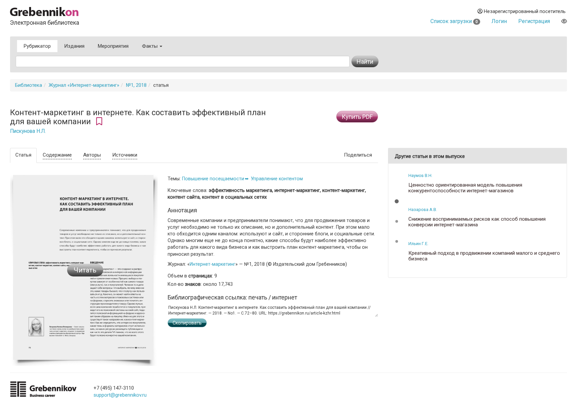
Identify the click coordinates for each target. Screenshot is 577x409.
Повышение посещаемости (213, 178)
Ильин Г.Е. (418, 243)
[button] (396, 201)
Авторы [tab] (92, 155)
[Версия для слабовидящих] (564, 21)
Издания (74, 46)
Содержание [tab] (57, 155)
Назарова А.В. (422, 209)
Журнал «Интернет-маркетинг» (84, 85)
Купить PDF (357, 116)
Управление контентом (277, 178)
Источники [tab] (124, 155)
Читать (85, 270)
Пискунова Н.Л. (28, 131)
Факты (150, 46)
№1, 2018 (136, 85)
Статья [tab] (23, 155)
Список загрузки (454, 21)
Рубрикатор (37, 46)
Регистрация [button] (534, 21)
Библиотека (28, 85)
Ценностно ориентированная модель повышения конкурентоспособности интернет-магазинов (465, 187)
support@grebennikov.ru (120, 395)
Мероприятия (113, 46)
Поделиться (358, 155)
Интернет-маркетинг (212, 264)
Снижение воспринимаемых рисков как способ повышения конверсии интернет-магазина (477, 221)
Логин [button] (499, 21)
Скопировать (187, 323)
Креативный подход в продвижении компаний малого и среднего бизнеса (484, 255)
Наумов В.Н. (420, 175)
